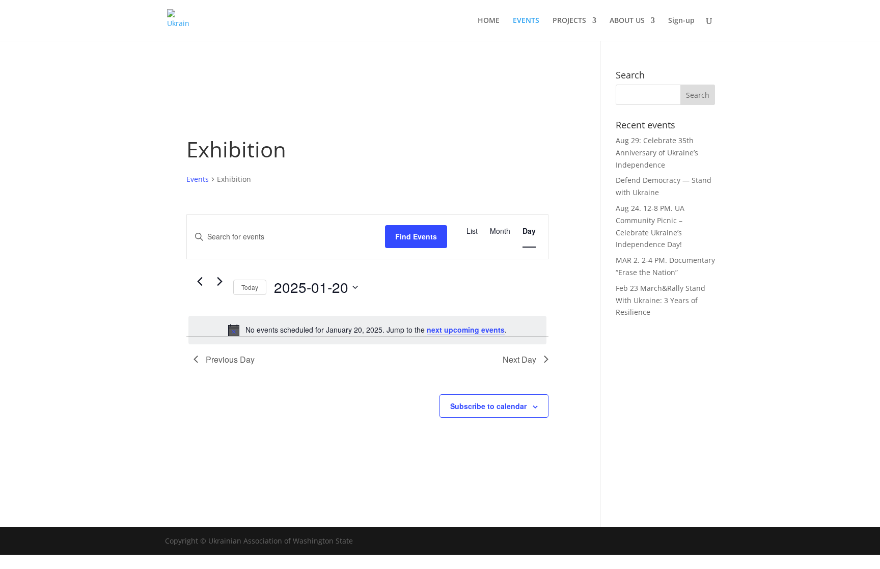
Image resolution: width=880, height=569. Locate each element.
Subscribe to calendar (488, 406)
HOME (489, 21)
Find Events (416, 236)
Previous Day (230, 359)
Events (197, 179)
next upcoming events (466, 329)
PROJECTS (569, 21)
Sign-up (681, 21)
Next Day (519, 359)
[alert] (367, 330)
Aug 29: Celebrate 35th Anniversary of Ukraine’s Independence (657, 153)
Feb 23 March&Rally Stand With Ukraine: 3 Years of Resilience (660, 300)
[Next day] (219, 282)
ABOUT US (627, 21)
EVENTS (526, 21)
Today (249, 287)
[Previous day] (200, 282)
